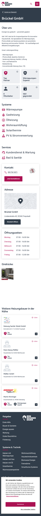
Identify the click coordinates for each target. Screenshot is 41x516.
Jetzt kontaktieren (13, 179)
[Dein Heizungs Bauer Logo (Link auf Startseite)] (7, 4)
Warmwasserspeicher (11, 470)
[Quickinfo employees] (17, 87)
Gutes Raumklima (9, 436)
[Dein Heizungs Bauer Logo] (29, 418)
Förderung (6, 440)
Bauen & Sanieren (9, 426)
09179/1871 (12, 172)
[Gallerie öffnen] (7, 274)
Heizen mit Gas (8, 459)
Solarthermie (7, 466)
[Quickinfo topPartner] (17, 71)
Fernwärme (25, 464)
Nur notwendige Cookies (28, 509)
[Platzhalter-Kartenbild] (20, 201)
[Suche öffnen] (31, 4)
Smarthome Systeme (29, 467)
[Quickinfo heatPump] (36, 71)
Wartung (6, 433)
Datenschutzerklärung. (12, 496)
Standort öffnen (12, 222)
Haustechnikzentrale (29, 457)
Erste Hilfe (6, 422)
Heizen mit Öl (8, 463)
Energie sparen (8, 429)
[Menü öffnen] (37, 4)
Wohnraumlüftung (28, 453)
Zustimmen (20, 504)
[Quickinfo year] (36, 87)
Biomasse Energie (28, 460)
